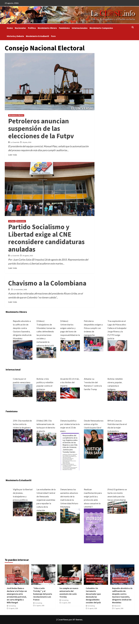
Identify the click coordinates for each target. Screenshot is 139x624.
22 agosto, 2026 (13, 608)
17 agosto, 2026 (118, 608)
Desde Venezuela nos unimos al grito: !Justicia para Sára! (93, 424)
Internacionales (80, 28)
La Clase (12, 221)
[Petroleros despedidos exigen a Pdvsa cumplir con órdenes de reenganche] (93, 343)
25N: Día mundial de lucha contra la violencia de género (22, 424)
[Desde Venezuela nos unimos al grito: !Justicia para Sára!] (93, 443)
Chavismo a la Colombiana (47, 283)
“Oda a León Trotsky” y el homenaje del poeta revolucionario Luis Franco (42, 594)
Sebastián (117, 606)
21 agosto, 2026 (39, 605)
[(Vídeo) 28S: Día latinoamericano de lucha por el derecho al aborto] (46, 439)
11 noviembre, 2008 (20, 289)
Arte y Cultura (39, 578)
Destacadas (12, 581)
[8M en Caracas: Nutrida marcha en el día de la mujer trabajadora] (117, 436)
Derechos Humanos (15, 578)
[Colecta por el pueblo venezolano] (22, 390)
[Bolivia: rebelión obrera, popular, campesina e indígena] (117, 395)
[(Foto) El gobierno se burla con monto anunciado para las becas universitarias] (117, 507)
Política (32, 28)
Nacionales (20, 28)
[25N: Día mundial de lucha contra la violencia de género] (22, 435)
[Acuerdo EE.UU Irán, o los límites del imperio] (70, 392)
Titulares (11, 576)
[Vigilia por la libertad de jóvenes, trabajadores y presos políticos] (22, 508)
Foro (53, 36)
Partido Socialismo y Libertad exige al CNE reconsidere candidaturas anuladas (46, 238)
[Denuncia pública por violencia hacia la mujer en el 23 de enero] (70, 451)
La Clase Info (14, 142)
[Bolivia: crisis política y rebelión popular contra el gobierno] (46, 396)
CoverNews (62, 619)
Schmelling (12, 606)
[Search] (132, 27)
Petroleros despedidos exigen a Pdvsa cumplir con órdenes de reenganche (93, 328)
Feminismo (64, 28)
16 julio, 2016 (26, 142)
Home (10, 28)
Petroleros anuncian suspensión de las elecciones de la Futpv (41, 128)
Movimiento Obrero (47, 28)
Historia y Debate (15, 36)
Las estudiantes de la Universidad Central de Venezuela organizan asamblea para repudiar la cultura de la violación (46, 500)
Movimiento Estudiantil (37, 36)
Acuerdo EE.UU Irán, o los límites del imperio (69, 382)
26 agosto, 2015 (27, 256)
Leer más (12, 154)
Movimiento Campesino (101, 28)
